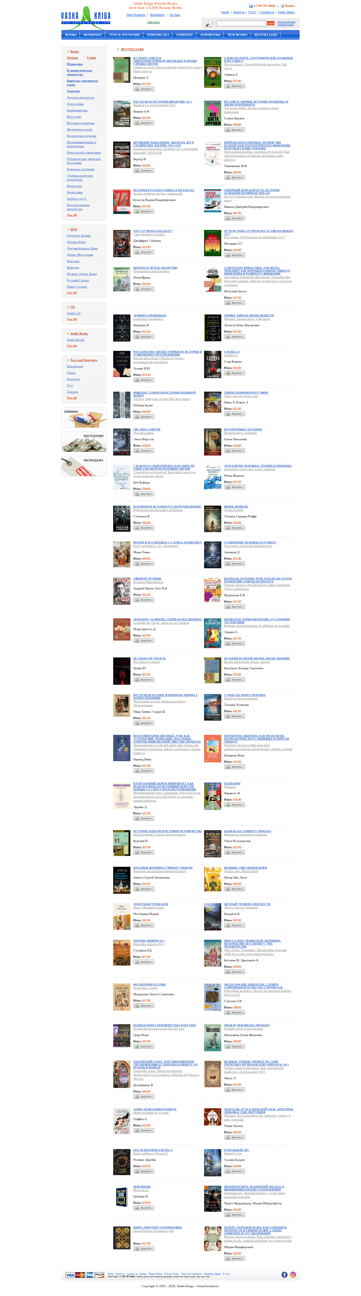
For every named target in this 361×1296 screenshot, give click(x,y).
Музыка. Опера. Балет (82, 274)
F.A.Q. (252, 12)
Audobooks (210, 35)
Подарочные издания (81, 136)
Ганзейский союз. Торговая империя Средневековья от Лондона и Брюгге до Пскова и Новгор (165, 1064)
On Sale (174, 15)
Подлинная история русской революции (167, 506)
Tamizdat (184, 35)
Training (72, 392)
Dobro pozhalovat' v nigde (151, 1112)
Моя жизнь (142, 1186)
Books (71, 35)
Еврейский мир (77, 110)
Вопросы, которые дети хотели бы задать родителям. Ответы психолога (258, 580)
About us (239, 12)
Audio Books (75, 340)
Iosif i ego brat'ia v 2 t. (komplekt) (155, 546)
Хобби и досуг (77, 198)
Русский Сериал (78, 280)
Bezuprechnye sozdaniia (240, 433)
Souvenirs (73, 379)
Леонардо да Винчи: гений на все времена (167, 619)
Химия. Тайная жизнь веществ (249, 315)
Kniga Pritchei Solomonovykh (153, 1231)
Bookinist (93, 35)
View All (72, 215)
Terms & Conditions (191, 1273)
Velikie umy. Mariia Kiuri (241, 871)
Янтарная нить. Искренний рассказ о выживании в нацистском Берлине (254, 1188)
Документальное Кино (82, 248)
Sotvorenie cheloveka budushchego (248, 546)
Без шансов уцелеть (149, 658)
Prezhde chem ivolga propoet (243, 1028)
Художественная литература (78, 207)
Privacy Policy (172, 1273)
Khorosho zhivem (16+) (149, 944)
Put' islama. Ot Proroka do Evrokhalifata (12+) (254, 237)
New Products (136, 15)
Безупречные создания (243, 429)
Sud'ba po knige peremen (241, 698)
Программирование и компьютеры (81, 144)
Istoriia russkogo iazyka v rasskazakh (158, 193)
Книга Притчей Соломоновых (157, 1227)
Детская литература (80, 97)
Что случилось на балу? (153, 230)
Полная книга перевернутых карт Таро (164, 1025)
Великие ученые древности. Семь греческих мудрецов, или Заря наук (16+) (256, 1063)
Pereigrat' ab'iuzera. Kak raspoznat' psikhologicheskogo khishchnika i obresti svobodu (258, 747)
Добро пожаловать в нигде (155, 1109)
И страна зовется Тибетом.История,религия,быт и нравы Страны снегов (165, 61)
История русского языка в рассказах (163, 190)
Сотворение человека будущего (250, 542)
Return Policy (155, 1273)
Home (225, 12)
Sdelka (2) (231, 355)
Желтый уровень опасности (247, 904)
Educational (75, 366)
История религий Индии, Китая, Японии (257, 658)
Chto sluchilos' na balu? (149, 234)
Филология (74, 186)
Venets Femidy (234, 510)
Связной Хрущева (147, 578)
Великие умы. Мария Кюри (245, 867)
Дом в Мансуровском (150, 904)
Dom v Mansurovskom (148, 907)
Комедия (73, 267)
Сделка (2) (232, 351)
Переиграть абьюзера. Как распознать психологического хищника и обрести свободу (256, 738)
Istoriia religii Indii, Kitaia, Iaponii (247, 662)
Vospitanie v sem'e (145, 988)
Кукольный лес (236, 1150)
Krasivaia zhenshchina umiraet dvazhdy (159, 871)
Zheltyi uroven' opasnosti (241, 907)
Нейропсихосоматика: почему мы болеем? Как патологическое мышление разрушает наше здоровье (257, 145)
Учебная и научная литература (80, 177)
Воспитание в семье (149, 984)
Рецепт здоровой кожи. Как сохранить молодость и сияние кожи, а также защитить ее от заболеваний (255, 1230)
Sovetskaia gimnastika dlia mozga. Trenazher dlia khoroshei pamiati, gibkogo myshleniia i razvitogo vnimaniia (258, 281)
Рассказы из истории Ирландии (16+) (162, 101)
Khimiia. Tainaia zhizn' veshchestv (247, 319)
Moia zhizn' (141, 1190)
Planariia (230, 787)
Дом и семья (75, 104)
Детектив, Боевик (79, 235)
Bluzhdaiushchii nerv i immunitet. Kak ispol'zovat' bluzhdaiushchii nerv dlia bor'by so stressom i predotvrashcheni (167, 796)
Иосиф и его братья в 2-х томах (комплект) (167, 542)
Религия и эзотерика (81, 169)
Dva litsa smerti (143, 433)
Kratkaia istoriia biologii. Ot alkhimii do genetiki (257, 625)
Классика (73, 261)
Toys (70, 385)
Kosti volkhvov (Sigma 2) (150, 1153)
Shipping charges (212, 1273)
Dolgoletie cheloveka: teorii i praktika (249, 469)
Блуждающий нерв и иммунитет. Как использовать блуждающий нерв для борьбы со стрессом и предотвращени (164, 786)
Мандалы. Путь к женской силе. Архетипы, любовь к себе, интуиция (259, 1111)
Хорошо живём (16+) (149, 940)
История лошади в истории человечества (167, 831)
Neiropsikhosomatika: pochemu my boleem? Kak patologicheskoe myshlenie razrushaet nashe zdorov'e (257, 155)
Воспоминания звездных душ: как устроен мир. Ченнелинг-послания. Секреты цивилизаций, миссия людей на (167, 738)
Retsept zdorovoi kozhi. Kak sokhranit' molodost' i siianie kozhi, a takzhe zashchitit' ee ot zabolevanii (258, 1238)
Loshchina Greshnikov (148, 319)
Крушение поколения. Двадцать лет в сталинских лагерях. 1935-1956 (163, 144)
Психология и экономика (84, 152)
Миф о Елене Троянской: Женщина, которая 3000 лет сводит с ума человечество (252, 943)
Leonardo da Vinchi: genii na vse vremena (161, 623)
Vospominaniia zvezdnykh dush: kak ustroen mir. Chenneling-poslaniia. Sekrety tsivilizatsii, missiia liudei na (166, 749)
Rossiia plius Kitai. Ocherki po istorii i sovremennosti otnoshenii (158, 360)
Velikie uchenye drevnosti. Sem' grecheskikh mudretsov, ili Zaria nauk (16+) (254, 1070)
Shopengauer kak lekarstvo (151, 271)
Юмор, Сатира (77, 286)
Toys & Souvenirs (124, 35)
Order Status (286, 12)
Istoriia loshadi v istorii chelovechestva (159, 834)
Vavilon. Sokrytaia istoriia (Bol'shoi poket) (161, 399)
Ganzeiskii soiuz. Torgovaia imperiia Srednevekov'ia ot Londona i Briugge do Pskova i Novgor (166, 1075)
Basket (290, 6)
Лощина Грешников (149, 315)
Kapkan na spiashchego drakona (245, 834)
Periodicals (158, 35)
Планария (232, 783)
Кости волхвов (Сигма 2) (153, 1150)
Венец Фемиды (236, 506)
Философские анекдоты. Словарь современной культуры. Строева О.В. (253, 986)
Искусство (74, 116)
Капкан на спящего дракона (247, 831)
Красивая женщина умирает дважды (163, 867)
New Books (237, 35)
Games (71, 372)
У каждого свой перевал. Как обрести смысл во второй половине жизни (163, 467)
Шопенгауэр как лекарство (155, 267)
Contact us (267, 12)
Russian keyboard (286, 22)
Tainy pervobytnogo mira (241, 396)
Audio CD (73, 313)
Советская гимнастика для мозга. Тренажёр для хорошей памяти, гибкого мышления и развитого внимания (257, 270)
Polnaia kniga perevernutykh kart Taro (158, 1028)
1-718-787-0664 (265, 6)
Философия (75, 192)
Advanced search (286, 24)
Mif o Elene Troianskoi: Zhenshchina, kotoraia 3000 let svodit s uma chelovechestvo (255, 952)
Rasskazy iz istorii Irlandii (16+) (154, 105)
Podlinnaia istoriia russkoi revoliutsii (158, 510)
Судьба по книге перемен (244, 695)
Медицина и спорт (80, 129)
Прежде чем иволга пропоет (247, 1025)
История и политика (81, 123)
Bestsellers (157, 15)
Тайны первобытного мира (246, 392)
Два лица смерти (146, 429)
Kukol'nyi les (233, 1153)
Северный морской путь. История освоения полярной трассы (251, 192)
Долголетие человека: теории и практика (258, 465)
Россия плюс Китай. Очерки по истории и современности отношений (167, 353)
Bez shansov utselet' (146, 662)
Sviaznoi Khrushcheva (148, 582)
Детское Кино (76, 242)
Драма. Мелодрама (80, 254)
